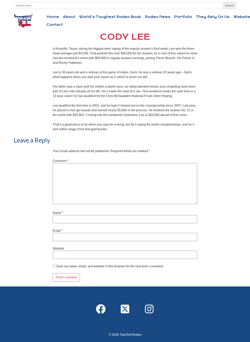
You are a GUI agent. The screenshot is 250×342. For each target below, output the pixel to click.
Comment (60, 160)
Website (58, 248)
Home (52, 17)
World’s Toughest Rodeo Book (110, 17)
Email (58, 230)
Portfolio (183, 17)
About (69, 17)
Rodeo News (157, 17)
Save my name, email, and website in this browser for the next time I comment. (110, 266)
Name (58, 213)
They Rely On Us (212, 17)
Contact (54, 25)
